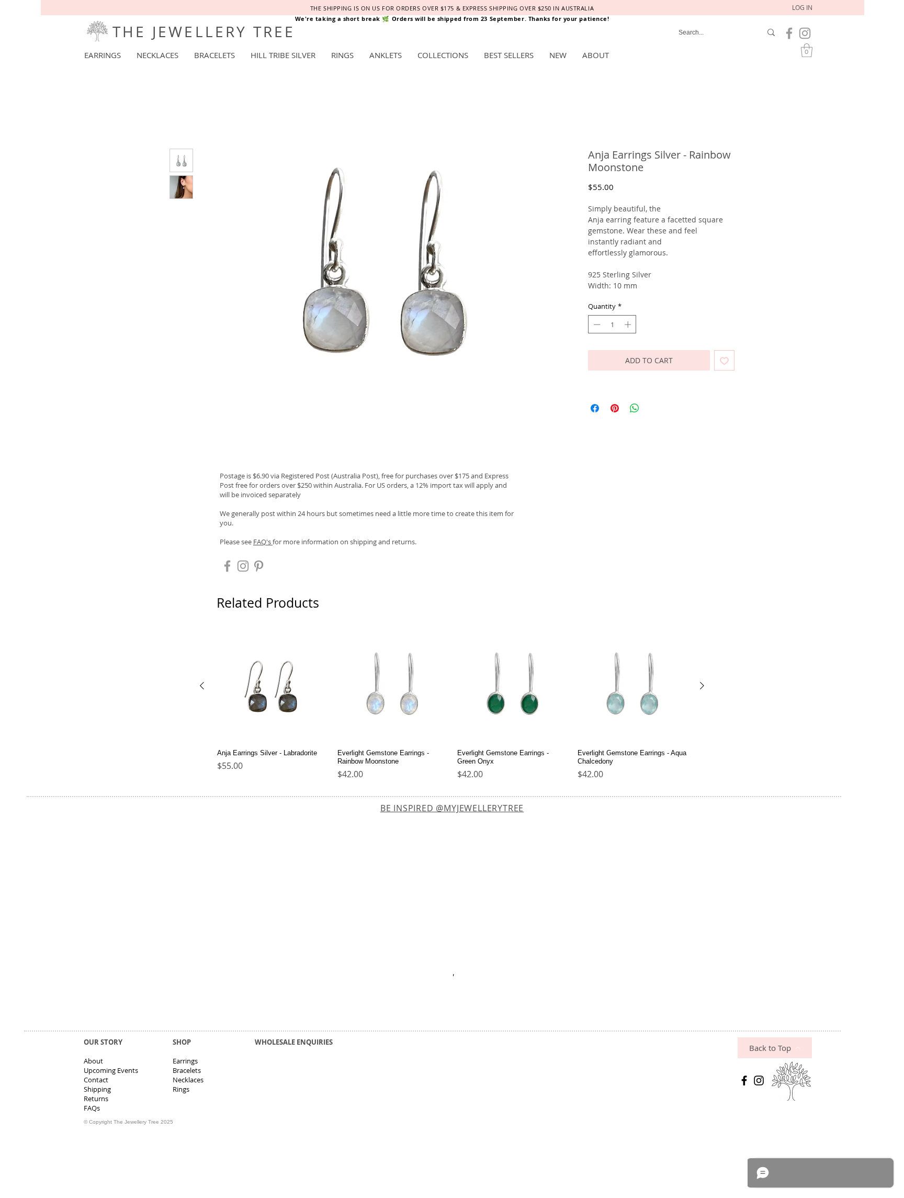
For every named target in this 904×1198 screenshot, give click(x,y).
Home (182, 112)
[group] (452, 707)
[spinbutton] (612, 326)
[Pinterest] (258, 567)
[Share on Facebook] (595, 410)
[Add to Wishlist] (724, 362)
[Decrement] (596, 326)
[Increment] (629, 326)
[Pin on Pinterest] (614, 410)
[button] (102, 55)
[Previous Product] (202, 687)
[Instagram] (758, 1082)
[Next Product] (702, 687)
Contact (96, 1082)
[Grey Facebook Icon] (789, 33)
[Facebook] (744, 1082)
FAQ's (263, 543)
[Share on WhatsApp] (634, 410)
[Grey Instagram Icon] (804, 33)
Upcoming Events (111, 1072)
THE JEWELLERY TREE (204, 31)
